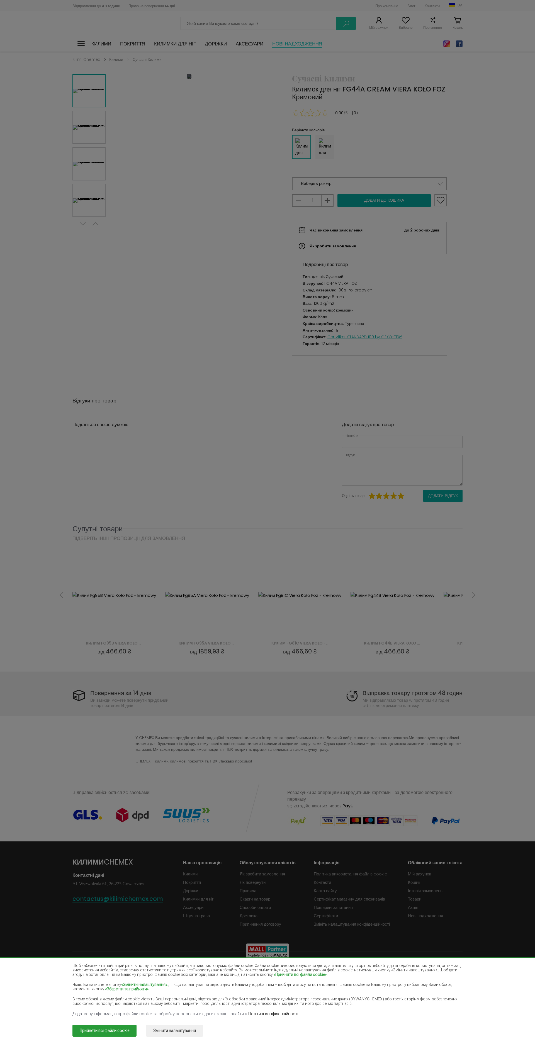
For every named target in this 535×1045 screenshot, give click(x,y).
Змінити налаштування (174, 1030)
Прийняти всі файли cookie (104, 1030)
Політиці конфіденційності (273, 1013)
